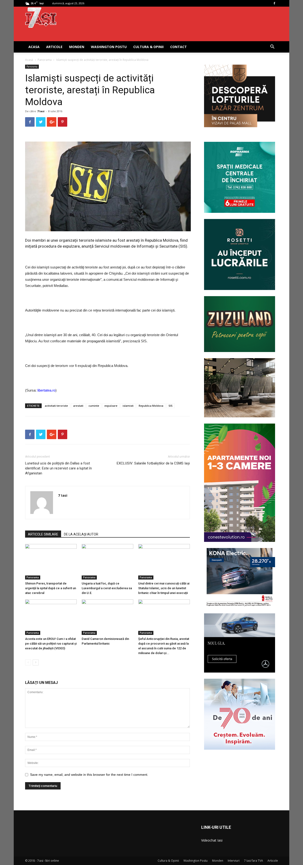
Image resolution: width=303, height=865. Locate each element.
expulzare (110, 405)
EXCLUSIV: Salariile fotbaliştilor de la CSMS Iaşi (153, 463)
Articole (54, 47)
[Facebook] (274, 3)
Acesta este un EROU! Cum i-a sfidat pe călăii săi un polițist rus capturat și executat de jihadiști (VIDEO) (51, 643)
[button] (272, 47)
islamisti (128, 405)
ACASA (34, 47)
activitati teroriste (56, 405)
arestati (78, 405)
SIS (171, 405)
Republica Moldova (151, 405)
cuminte (94, 405)
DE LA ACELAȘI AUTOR (81, 534)
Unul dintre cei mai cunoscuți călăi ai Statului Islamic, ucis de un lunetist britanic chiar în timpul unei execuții (163, 588)
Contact (178, 47)
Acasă (29, 60)
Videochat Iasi (212, 840)
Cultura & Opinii (148, 47)
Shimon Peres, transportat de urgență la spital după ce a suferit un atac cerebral (50, 588)
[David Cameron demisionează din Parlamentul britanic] (107, 617)
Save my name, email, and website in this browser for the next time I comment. (89, 774)
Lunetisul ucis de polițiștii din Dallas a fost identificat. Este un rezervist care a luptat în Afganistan (58, 468)
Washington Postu (109, 47)
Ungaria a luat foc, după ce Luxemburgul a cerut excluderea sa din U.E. (107, 588)
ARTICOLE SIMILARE (43, 534)
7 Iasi (41, 111)
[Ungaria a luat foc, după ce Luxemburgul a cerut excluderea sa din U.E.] (107, 562)
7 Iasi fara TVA (253, 861)
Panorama (45, 60)
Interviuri (234, 861)
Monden (76, 47)
